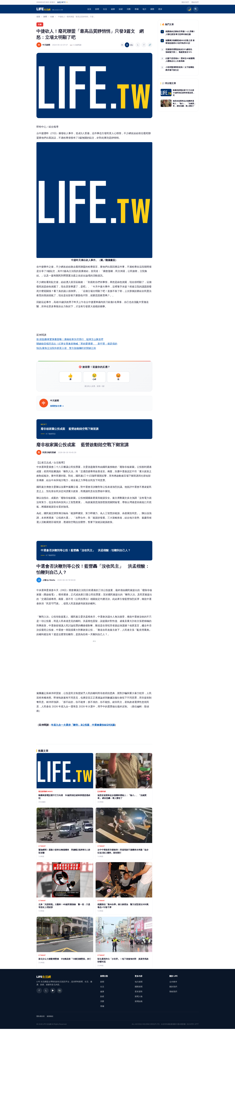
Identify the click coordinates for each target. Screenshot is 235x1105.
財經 (121, 9)
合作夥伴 (173, 977)
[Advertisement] (94, 661)
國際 (152, 9)
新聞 (97, 9)
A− (122, 45)
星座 (160, 9)
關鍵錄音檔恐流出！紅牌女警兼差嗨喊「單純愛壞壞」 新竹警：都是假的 (76, 343)
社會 (52, 16)
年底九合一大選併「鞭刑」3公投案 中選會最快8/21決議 (83, 720)
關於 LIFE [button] (173, 971)
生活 (105, 9)
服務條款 (50, 1012)
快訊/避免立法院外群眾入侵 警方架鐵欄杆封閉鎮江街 (66, 348)
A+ (131, 45)
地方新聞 (138, 977)
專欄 (136, 9)
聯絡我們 (195, 2)
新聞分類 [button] (104, 971)
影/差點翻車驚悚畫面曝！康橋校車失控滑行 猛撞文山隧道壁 (69, 339)
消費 (129, 9)
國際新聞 (138, 982)
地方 (144, 9)
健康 (113, 9)
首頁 (89, 9)
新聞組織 (138, 997)
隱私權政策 (40, 1012)
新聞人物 (138, 992)
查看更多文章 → (57, 406)
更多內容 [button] (138, 971)
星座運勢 (138, 987)
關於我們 (185, 2)
